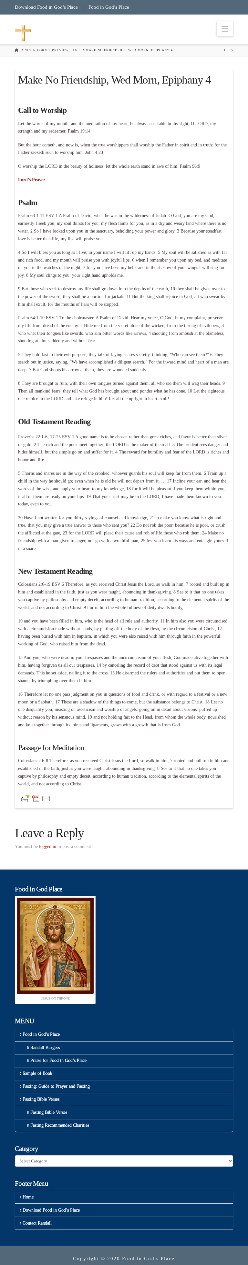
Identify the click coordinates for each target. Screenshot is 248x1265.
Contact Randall (37, 1222)
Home (28, 1196)
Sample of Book (37, 1073)
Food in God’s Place (108, 7)
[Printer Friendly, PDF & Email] (36, 798)
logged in (47, 846)
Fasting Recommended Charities (59, 1125)
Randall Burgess (45, 1047)
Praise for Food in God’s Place (58, 1060)
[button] (225, 28)
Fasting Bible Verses (41, 1099)
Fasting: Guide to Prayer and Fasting (56, 1086)
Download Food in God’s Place (47, 7)
